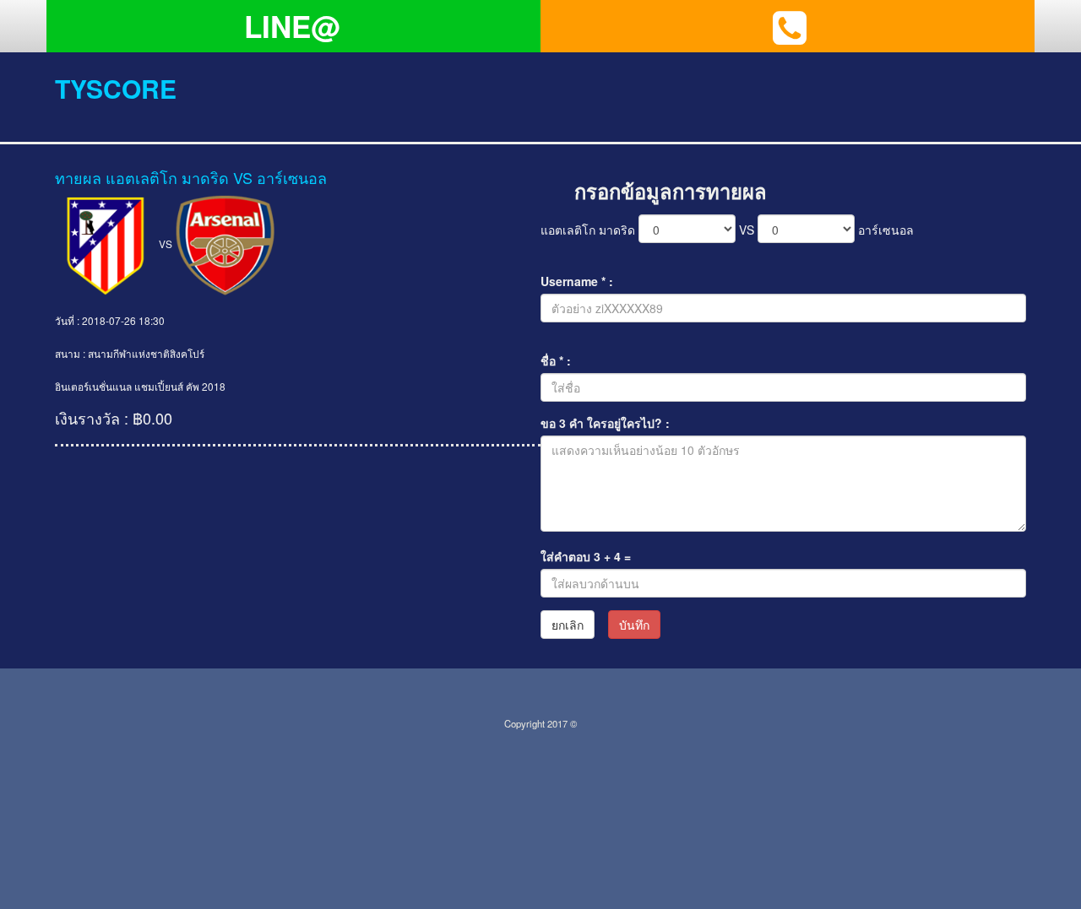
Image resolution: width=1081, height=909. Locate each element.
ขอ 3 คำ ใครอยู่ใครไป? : (605, 422)
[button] (789, 26)
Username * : (576, 281)
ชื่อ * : (555, 360)
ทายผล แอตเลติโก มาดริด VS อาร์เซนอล (191, 177)
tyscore (116, 88)
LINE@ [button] (292, 26)
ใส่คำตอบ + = (585, 556)
